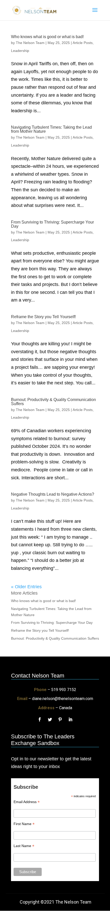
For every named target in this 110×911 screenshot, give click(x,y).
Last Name (24, 845)
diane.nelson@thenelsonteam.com (62, 698)
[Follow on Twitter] (50, 719)
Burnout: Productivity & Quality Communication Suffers (53, 401)
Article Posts (83, 43)
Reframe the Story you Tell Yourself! (43, 317)
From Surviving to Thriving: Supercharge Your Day (52, 224)
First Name (24, 823)
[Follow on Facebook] (40, 719)
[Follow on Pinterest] (60, 719)
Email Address (27, 801)
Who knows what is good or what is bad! (47, 37)
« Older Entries (26, 586)
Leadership (20, 51)
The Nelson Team (30, 43)
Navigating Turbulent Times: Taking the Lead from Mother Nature (51, 129)
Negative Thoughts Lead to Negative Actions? (52, 494)
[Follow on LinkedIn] (70, 719)
